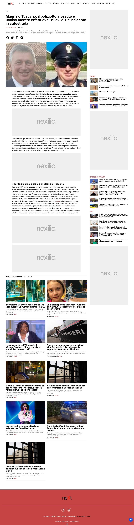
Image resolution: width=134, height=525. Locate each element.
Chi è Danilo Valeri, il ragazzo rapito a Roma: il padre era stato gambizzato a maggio (65, 428)
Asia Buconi (9, 314)
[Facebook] (62, 508)
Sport (73, 3)
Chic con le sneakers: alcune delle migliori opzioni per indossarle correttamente (111, 80)
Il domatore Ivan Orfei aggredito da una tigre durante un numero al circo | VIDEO (25, 306)
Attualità (22, 3)
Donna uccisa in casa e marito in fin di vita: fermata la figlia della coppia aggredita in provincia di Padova (65, 347)
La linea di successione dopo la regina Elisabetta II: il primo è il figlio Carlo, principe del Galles (112, 234)
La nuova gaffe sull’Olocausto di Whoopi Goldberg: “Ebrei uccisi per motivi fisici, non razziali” (23, 347)
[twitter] (12, 39)
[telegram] (22, 39)
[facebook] (8, 39)
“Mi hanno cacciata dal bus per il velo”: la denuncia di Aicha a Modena (113, 205)
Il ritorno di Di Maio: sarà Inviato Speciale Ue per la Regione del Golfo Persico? (113, 186)
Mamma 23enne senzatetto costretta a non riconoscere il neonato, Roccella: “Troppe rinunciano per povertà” (25, 388)
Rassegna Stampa (103, 3)
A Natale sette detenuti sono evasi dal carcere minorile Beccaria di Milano (66, 387)
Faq (113, 3)
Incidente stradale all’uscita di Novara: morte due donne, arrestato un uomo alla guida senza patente (113, 215)
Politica (31, 3)
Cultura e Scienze (52, 3)
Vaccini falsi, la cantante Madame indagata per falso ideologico (22, 427)
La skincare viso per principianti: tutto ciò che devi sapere (113, 86)
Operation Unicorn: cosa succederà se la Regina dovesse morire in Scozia (113, 240)
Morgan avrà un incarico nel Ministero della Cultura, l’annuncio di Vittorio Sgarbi (113, 199)
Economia (39, 3)
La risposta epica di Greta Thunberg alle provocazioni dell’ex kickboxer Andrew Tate (113, 99)
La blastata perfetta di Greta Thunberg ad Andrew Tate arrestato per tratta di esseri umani (66, 307)
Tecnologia (64, 3)
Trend (93, 3)
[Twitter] (68, 508)
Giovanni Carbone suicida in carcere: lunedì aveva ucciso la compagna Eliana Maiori (25, 469)
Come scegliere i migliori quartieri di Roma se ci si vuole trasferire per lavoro (113, 227)
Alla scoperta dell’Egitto (107, 92)
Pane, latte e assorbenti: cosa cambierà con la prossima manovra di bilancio (113, 180)
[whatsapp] (17, 39)
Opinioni (86, 3)
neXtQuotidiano (11, 27)
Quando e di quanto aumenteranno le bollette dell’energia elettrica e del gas (112, 221)
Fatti (79, 3)
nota (58, 201)
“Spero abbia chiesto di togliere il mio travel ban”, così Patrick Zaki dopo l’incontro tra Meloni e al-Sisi (112, 193)
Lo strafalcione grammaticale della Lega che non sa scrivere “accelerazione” (113, 105)
